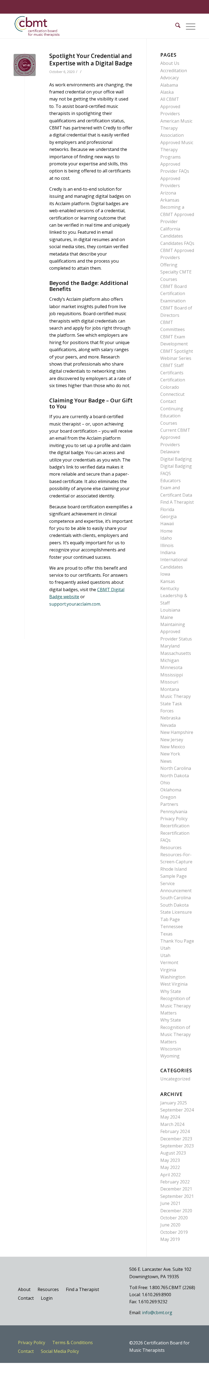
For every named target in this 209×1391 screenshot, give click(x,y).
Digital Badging (176, 459)
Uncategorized (175, 1079)
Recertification (174, 826)
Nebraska (170, 718)
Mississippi (171, 675)
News (166, 761)
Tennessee (171, 927)
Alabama (169, 85)
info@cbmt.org (157, 1313)
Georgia (168, 517)
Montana (169, 689)
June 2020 (170, 1225)
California (170, 229)
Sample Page (173, 876)
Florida (167, 509)
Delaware (170, 452)
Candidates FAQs (177, 243)
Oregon (168, 797)
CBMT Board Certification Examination (173, 293)
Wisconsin (170, 1049)
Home (166, 531)
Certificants (171, 373)
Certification (172, 380)
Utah (165, 948)
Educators (170, 481)
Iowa (165, 574)
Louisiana (170, 610)
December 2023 (176, 1139)
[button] (187, 26)
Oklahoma (170, 790)
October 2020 (174, 1218)
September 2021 (177, 1196)
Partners (169, 804)
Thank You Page (177, 941)
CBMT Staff (172, 365)
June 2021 (170, 1203)
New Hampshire (176, 732)
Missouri (169, 682)
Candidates (171, 236)
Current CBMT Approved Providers (175, 437)
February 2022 (175, 1182)
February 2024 (175, 1131)
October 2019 (174, 1232)
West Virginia (174, 984)
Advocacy (169, 78)
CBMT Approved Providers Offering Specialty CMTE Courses (177, 264)
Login (47, 1298)
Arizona (168, 193)
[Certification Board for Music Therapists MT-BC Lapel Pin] (25, 65)
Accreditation (173, 71)
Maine (166, 617)
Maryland (170, 646)
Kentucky (169, 588)
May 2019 (170, 1239)
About (24, 1289)
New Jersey (171, 740)
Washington (172, 977)
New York (170, 754)
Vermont (169, 962)
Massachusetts (175, 653)
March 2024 (172, 1124)
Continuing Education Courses (171, 416)
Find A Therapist (177, 502)
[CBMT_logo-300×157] (37, 26)
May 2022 (170, 1167)
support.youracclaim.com (74, 604)
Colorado (169, 387)
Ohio (165, 783)
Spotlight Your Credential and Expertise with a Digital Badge (90, 59)
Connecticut (172, 394)
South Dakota (174, 905)
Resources (171, 848)
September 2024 (177, 1110)
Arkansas (169, 200)
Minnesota (171, 667)
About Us (169, 63)
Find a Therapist (82, 1289)
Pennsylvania (173, 812)
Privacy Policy (174, 819)
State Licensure (176, 912)
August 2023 (173, 1153)
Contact (168, 401)
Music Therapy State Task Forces (175, 703)
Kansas (167, 581)
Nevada (168, 725)
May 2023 (170, 1160)
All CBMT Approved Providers (170, 106)
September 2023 (177, 1146)
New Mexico (172, 747)
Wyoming (170, 1056)
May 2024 (170, 1117)
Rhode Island (173, 869)
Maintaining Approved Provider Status (176, 631)
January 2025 (173, 1103)
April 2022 (170, 1175)
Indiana (168, 552)
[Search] (175, 26)
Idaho (166, 538)
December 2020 (176, 1211)
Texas (166, 934)
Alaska (167, 92)
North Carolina (175, 768)
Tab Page (170, 919)
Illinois (167, 545)
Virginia (168, 970)
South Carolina (175, 898)
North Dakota (174, 776)
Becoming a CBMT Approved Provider (177, 214)
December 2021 (176, 1189)
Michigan (169, 660)
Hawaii (167, 524)
